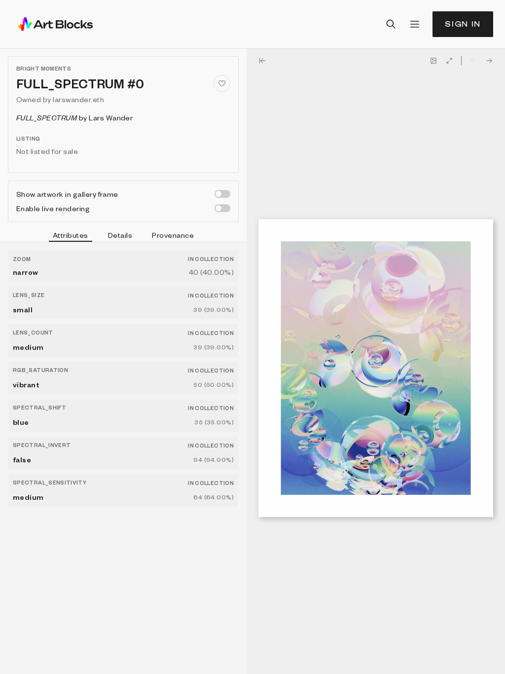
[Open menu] (415, 24)
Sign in (463, 24)
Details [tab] (120, 234)
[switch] (222, 194)
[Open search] (391, 24)
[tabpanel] (123, 458)
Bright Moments (43, 68)
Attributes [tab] (70, 234)
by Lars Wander (74, 117)
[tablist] (123, 236)
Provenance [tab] (173, 234)
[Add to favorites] (222, 83)
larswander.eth (78, 99)
